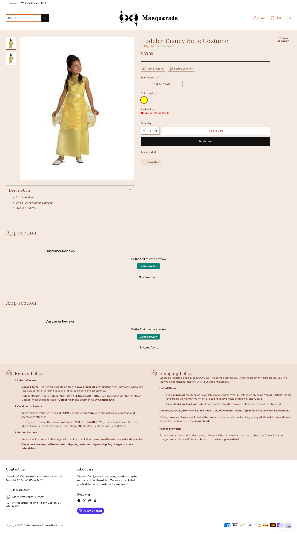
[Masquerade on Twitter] (84, 501)
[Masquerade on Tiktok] (95, 501)
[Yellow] (144, 100)
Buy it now (205, 141)
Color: (149, 93)
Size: (152, 77)
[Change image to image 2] (11, 58)
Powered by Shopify (52, 525)
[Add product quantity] (156, 130)
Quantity (146, 123)
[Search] (45, 18)
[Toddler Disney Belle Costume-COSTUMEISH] (77, 108)
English (12, 3)
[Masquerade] (148, 18)
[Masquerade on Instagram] (90, 501)
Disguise (149, 46)
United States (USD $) (36, 3)
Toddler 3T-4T (161, 84)
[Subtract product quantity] (144, 130)
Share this (153, 162)
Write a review (148, 266)
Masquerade (32, 525)
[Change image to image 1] (11, 43)
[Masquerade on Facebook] (79, 501)
